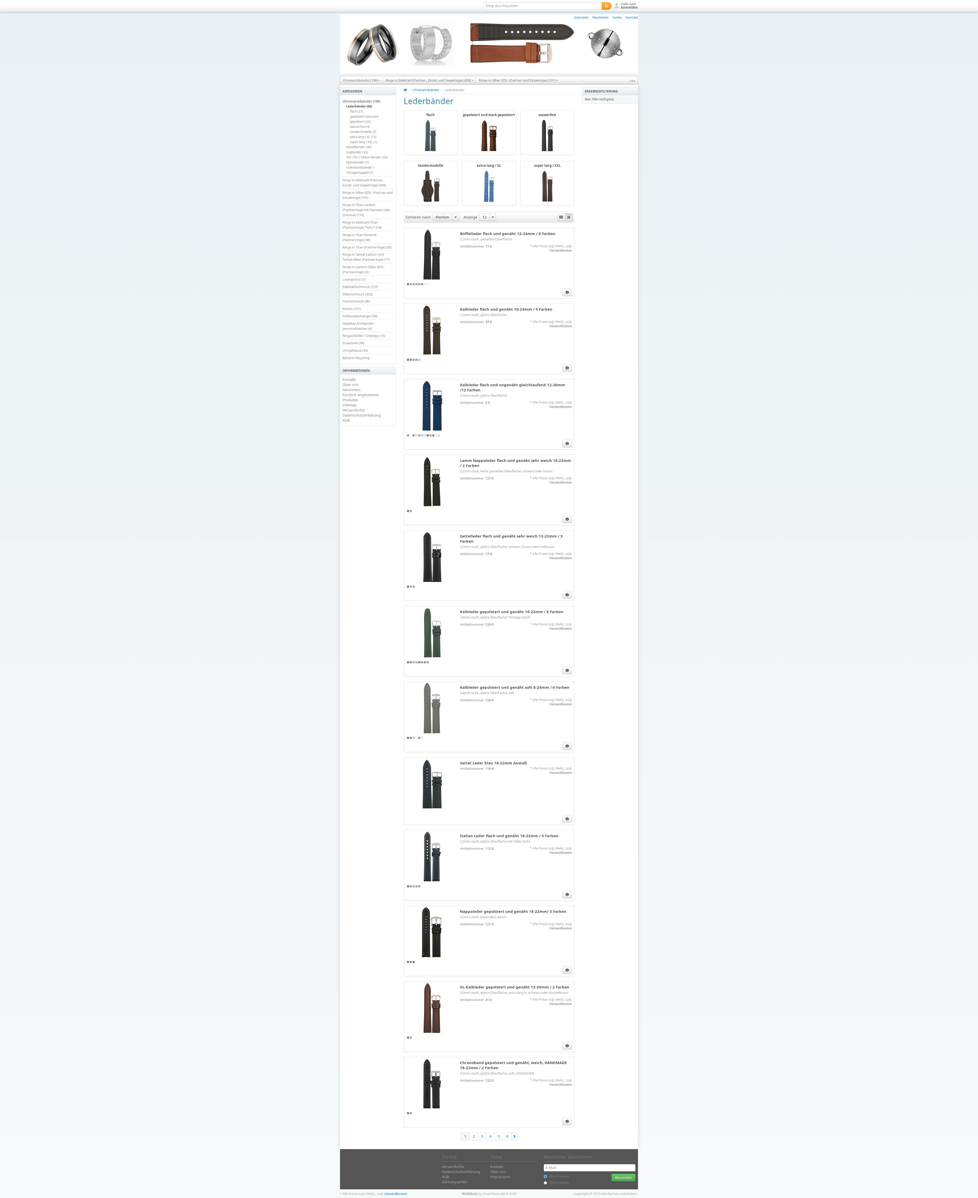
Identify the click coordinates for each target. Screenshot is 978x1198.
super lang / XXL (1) (363, 142)
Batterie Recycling (356, 357)
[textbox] (543, 6)
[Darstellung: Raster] (561, 217)
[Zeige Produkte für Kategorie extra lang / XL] (489, 186)
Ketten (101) (352, 308)
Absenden (623, 1177)
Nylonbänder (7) (357, 162)
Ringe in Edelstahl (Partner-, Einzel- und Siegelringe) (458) (428, 80)
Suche (617, 17)
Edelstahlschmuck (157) (360, 286)
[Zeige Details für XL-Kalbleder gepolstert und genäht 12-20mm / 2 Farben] (432, 1008)
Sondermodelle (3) (363, 132)
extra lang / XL (489, 165)
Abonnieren (559, 1176)
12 (484, 217)
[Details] (567, 292)
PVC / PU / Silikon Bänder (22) (367, 157)
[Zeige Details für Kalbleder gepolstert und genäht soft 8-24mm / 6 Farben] (432, 708)
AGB (346, 420)
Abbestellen (559, 1182)
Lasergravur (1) (354, 279)
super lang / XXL (547, 165)
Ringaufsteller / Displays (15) (364, 335)
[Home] (405, 90)
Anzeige (470, 217)
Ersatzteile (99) (353, 343)
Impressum (500, 1176)
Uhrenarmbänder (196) (360, 80)
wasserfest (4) (360, 127)
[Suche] (607, 6)
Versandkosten (560, 250)
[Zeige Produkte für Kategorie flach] (431, 135)
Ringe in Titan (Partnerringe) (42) (367, 247)
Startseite (581, 17)
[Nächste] (514, 1136)
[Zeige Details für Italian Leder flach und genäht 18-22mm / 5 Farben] (432, 856)
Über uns (350, 384)
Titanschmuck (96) (356, 301)
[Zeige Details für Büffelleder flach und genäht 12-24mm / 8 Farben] (432, 254)
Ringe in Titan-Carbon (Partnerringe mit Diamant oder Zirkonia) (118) (366, 209)
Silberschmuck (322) (358, 294)
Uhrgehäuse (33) (355, 350)
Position (442, 217)
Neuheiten (600, 17)
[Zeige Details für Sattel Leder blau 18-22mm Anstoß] (432, 784)
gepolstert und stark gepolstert (489, 115)
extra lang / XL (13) (363, 137)
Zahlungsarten (454, 1181)
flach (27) (356, 111)
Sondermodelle (430, 165)
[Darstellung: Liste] (569, 217)
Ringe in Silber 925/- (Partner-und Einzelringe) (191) (517, 80)
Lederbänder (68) (359, 106)
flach (430, 115)
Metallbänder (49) (359, 147)
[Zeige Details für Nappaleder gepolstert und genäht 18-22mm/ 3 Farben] (432, 932)
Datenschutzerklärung (362, 415)
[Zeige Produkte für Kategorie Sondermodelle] (430, 186)
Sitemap (350, 405)
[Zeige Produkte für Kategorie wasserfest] (547, 135)
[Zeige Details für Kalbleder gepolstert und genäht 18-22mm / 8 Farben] (432, 632)
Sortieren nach (418, 217)
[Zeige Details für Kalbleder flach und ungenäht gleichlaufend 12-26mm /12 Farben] (432, 405)
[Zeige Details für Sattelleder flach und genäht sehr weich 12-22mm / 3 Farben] (432, 557)
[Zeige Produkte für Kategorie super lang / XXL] (547, 186)
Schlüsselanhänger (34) (360, 316)
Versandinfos (354, 410)
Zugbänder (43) (357, 152)
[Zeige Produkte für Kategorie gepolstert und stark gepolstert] (488, 135)
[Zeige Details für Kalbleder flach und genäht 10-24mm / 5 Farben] (432, 330)
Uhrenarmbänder (426, 90)
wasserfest (547, 115)
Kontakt (632, 17)
